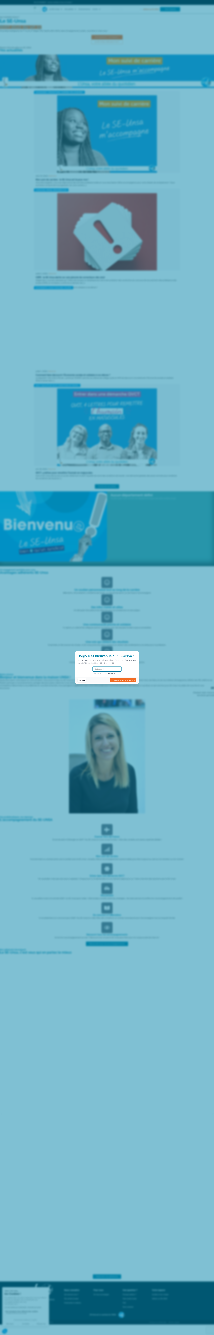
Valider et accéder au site (124, 680)
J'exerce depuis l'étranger (105, 673)
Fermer (82, 680)
